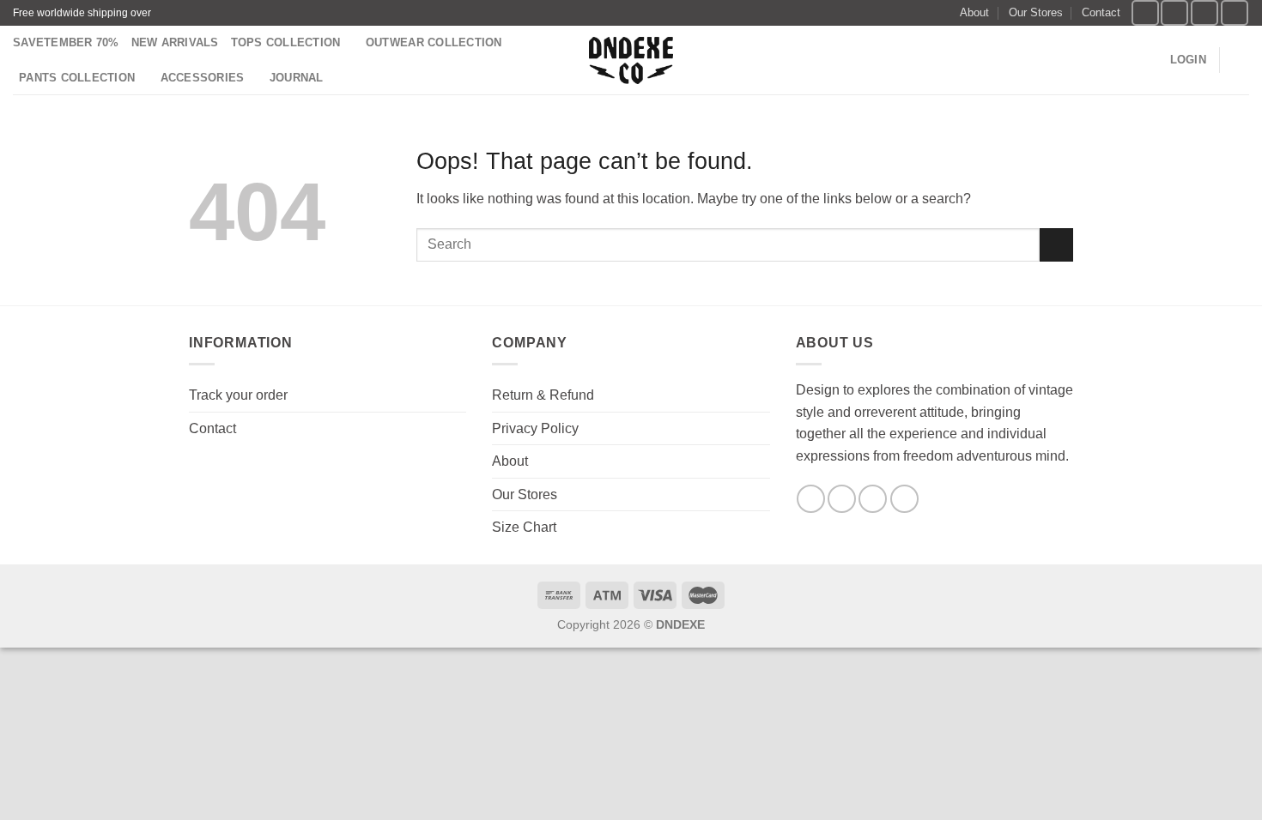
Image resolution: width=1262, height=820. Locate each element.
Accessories (203, 77)
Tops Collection (286, 42)
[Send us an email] (1234, 12)
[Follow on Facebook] (1145, 12)
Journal (297, 77)
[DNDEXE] (631, 60)
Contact (1101, 12)
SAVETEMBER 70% (66, 42)
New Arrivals (175, 42)
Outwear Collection (434, 42)
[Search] (1150, 60)
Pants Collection (77, 77)
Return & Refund (543, 395)
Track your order (238, 395)
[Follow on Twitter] (1204, 12)
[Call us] (904, 499)
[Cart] (1240, 60)
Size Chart (524, 527)
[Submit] (1056, 245)
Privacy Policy (535, 428)
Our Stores (1036, 12)
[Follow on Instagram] (1174, 12)
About (974, 12)
